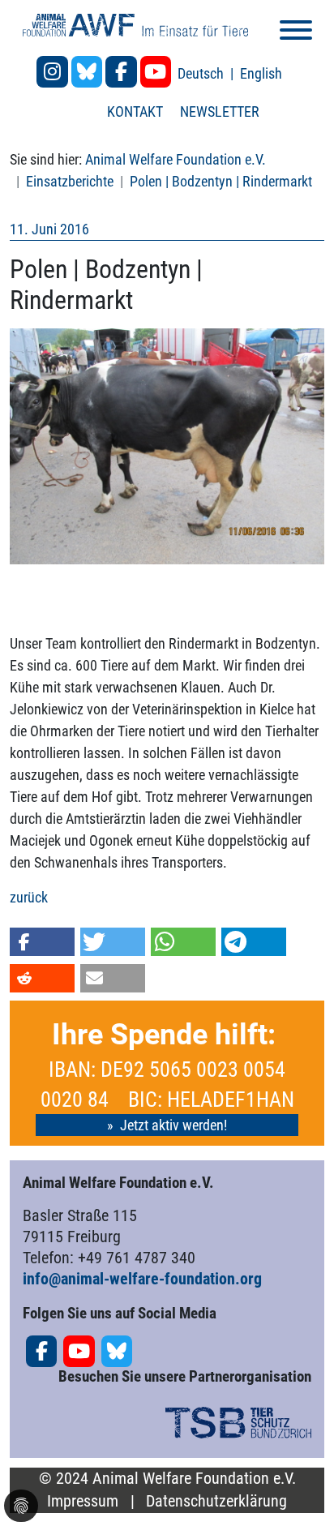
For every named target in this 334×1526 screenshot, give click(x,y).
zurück (29, 897)
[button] (42, 942)
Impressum (82, 1501)
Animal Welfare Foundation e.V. (175, 159)
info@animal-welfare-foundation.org (142, 1278)
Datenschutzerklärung (216, 1501)
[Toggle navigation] (296, 33)
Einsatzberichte (69, 181)
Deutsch (202, 73)
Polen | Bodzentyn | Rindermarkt (221, 181)
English (261, 73)
